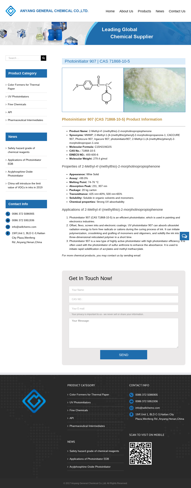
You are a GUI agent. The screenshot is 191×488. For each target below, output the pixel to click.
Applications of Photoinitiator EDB (89, 458)
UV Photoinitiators (18, 96)
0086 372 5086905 (23, 213)
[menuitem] (112, 11)
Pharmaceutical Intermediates (25, 120)
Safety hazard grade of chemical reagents (94, 450)
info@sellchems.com (24, 226)
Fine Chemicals (17, 104)
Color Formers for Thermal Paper (89, 394)
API (10, 112)
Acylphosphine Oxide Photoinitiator (90, 466)
